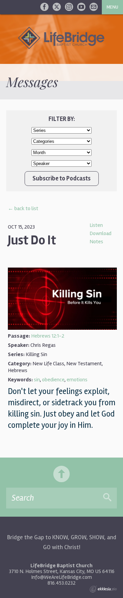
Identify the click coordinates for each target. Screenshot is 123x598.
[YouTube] (81, 7)
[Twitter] (57, 7)
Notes (96, 241)
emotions (77, 379)
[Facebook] (44, 7)
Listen (96, 225)
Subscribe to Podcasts (61, 178)
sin (37, 379)
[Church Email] (94, 7)
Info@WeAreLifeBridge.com (61, 577)
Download (100, 233)
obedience (53, 379)
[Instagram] (69, 7)
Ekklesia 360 (103, 589)
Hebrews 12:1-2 (47, 335)
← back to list (23, 208)
